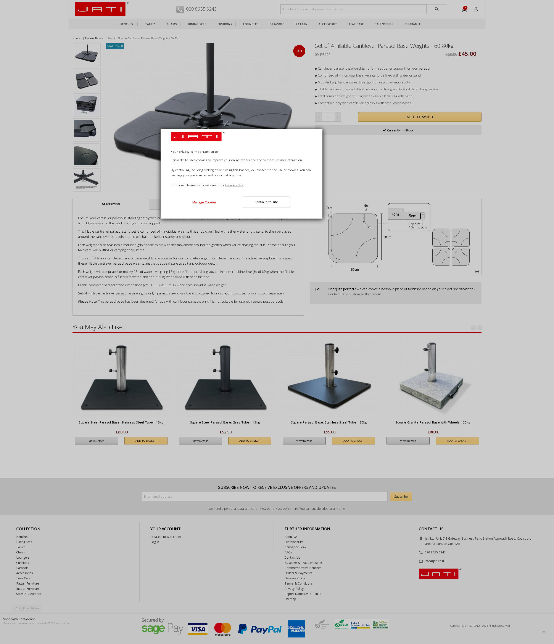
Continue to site (266, 202)
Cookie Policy (234, 185)
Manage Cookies (204, 202)
